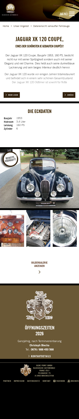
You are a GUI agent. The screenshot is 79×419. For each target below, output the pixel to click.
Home (6, 26)
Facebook (60, 381)
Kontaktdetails (41, 356)
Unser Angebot (21, 26)
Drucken (75, 381)
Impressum (19, 381)
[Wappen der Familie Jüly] (39, 305)
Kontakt (47, 381)
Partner (7, 381)
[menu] (71, 14)
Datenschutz (33, 381)
